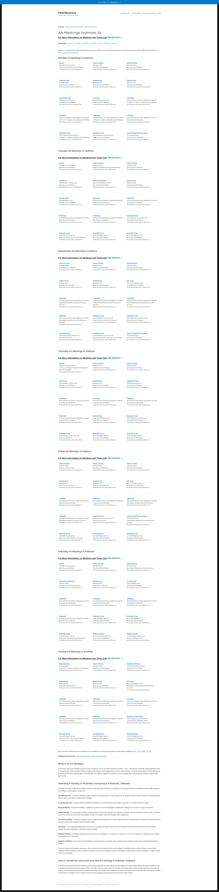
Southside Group (64, 133)
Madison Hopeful (98, 633)
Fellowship (130, 98)
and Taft (148, 751)
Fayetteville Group (65, 98)
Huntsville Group (64, 233)
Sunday (113, 43)
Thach (139, 751)
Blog (159, 13)
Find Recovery (67, 12)
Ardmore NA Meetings (82, 756)
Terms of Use (79, 884)
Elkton (144, 751)
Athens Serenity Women (67, 581)
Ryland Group (97, 416)
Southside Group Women (135, 716)
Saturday (106, 43)
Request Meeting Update (97, 884)
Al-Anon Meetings (149, 13)
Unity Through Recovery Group (137, 133)
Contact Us (115, 884)
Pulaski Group (97, 80)
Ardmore (134, 751)
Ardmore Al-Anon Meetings (98, 756)
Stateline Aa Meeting (99, 180)
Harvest (61, 63)
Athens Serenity (98, 63)
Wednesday (85, 43)
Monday (70, 43)
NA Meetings (136, 13)
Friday (100, 43)
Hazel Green (63, 180)
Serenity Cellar (64, 198)
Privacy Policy (70, 884)
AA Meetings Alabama (90, 27)
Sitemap (86, 884)
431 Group (96, 98)
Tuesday (77, 43)
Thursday (94, 43)
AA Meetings (125, 13)
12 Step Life (108, 884)
